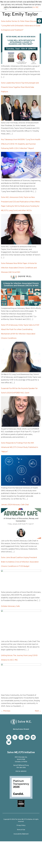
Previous (5, 711)
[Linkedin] (33, 737)
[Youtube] (27, 737)
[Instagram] (21, 737)
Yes (33, 7)
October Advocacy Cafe (10, 606)
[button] (39, 21)
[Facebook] (8, 737)
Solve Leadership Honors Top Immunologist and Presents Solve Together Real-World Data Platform (20, 87)
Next (38, 711)
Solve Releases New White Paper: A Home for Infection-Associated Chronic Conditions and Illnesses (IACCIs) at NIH (19, 267)
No (37, 7)
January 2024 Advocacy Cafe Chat (15, 505)
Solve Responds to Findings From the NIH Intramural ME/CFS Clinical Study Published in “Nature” (19, 447)
